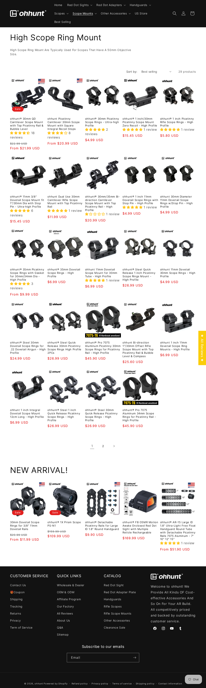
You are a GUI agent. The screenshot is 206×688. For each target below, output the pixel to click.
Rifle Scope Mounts (117, 613)
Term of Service (21, 627)
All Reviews (65, 613)
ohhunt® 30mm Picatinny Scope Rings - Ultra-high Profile (102, 122)
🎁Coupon (17, 592)
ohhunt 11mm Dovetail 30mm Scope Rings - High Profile (178, 273)
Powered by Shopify (56, 683)
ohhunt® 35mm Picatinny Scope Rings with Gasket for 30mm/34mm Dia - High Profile (27, 274)
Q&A (60, 627)
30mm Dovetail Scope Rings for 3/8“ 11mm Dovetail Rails (24, 526)
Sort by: (131, 71)
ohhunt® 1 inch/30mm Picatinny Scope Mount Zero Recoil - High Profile (140, 122)
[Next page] (113, 446)
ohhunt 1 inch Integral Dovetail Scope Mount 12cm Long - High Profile (27, 413)
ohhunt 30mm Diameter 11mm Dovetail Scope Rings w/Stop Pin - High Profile (176, 201)
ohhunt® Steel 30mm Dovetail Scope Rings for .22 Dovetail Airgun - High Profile (28, 347)
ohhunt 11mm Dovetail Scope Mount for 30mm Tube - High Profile (101, 273)
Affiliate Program (69, 599)
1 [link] (92, 446)
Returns (15, 613)
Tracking (16, 606)
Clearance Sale (114, 627)
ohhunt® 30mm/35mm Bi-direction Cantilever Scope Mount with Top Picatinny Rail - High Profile (102, 203)
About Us (63, 620)
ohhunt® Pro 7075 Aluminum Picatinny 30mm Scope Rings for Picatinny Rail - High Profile (103, 347)
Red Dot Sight (114, 585)
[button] (79, 5)
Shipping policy (145, 683)
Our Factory (65, 606)
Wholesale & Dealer (70, 585)
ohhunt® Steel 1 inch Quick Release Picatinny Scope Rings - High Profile (63, 415)
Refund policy (80, 683)
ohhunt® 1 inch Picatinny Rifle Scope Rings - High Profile (177, 122)
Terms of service (122, 683)
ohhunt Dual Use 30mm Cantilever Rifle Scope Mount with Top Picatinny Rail (64, 201)
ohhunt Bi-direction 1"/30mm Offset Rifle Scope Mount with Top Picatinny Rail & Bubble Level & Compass (138, 349)
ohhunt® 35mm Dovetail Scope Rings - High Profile (63, 273)
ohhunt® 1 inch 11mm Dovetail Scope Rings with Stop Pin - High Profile (140, 200)
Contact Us (18, 585)
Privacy (15, 620)
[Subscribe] (134, 657)
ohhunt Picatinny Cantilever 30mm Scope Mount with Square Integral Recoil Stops (63, 123)
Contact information (170, 683)
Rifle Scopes (113, 606)
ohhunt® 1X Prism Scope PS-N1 (64, 524)
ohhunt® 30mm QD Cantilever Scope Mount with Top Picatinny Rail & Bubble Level (26, 123)
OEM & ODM (65, 592)
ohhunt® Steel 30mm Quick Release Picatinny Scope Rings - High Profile (101, 415)
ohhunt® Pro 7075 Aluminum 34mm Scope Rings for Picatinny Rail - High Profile (139, 415)
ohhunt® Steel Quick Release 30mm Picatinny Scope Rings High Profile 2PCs (64, 347)
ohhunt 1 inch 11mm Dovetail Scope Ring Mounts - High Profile (175, 346)
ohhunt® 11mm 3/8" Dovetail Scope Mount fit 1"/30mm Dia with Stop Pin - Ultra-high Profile (27, 201)
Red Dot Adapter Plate (120, 592)
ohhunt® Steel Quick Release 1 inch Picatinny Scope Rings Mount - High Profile (139, 274)
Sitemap (63, 634)
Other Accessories (117, 620)
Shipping (16, 599)
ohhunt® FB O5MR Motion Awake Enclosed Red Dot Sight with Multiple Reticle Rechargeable (140, 527)
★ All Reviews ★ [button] (202, 348)
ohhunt (39, 683)
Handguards (112, 599)
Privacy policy (100, 683)
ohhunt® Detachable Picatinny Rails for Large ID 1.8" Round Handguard (102, 526)
